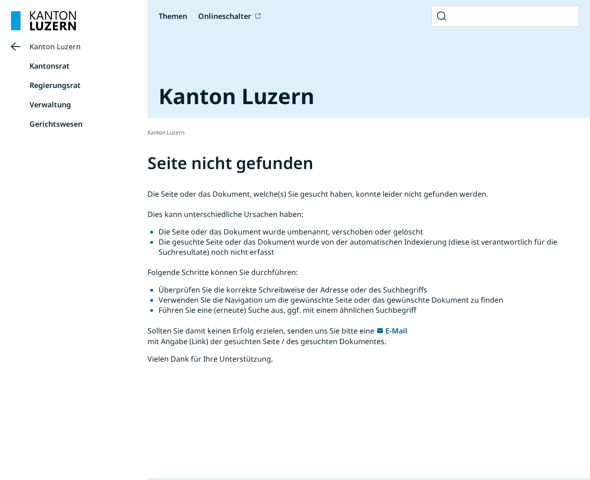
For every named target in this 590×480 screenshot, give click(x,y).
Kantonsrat (50, 66)
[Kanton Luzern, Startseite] (43, 20)
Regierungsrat (55, 85)
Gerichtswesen (56, 124)
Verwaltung (50, 105)
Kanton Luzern (55, 46)
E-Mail (396, 331)
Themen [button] (173, 16)
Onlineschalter (224, 16)
